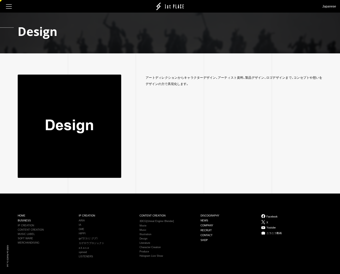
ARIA (82, 220)
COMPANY (206, 225)
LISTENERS (86, 256)
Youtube (271, 227)
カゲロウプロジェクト (91, 243)
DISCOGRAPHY (209, 215)
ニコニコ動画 (274, 233)
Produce (144, 251)
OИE (81, 229)
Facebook (272, 216)
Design (143, 238)
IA (80, 224)
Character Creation (150, 247)
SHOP (204, 240)
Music (143, 229)
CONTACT (206, 235)
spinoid (83, 252)
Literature (145, 242)
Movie (143, 225)
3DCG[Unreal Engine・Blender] (157, 221)
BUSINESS (24, 220)
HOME (21, 215)
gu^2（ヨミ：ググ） (88, 238)
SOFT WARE (25, 238)
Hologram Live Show (151, 255)
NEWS (204, 220)
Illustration (145, 234)
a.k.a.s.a (84, 247)
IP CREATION (26, 225)
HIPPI (82, 233)
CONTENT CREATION (31, 229)
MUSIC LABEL (26, 234)
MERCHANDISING (28, 242)
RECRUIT (206, 230)
